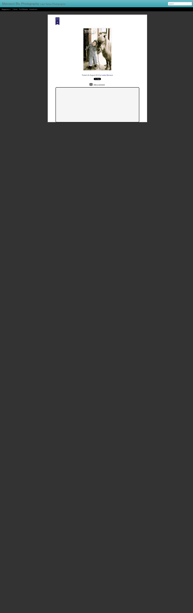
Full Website (23, 9)
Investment (33, 9)
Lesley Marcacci (107, 75)
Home (15, 9)
